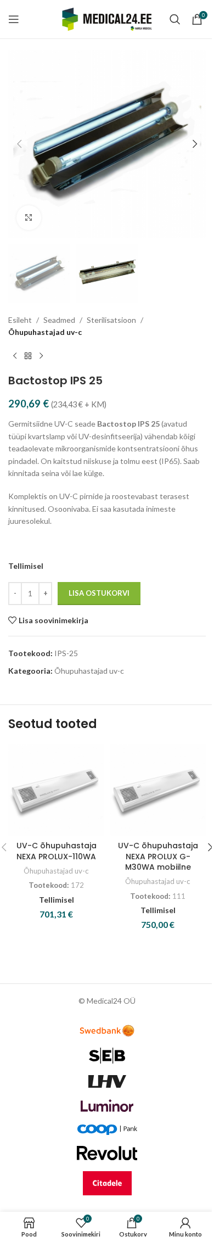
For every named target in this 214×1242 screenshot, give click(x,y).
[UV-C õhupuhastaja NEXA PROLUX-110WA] (56, 790)
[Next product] (41, 356)
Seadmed (59, 320)
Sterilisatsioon (111, 320)
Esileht (20, 320)
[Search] (175, 19)
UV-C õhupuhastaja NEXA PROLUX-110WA (56, 851)
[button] (19, 144)
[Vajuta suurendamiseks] (28, 217)
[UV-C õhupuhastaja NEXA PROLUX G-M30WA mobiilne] (158, 790)
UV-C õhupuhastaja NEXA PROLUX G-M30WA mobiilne (158, 856)
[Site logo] (107, 18)
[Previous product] (14, 356)
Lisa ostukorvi (99, 593)
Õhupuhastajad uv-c (45, 332)
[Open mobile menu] (14, 19)
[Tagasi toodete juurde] (28, 356)
